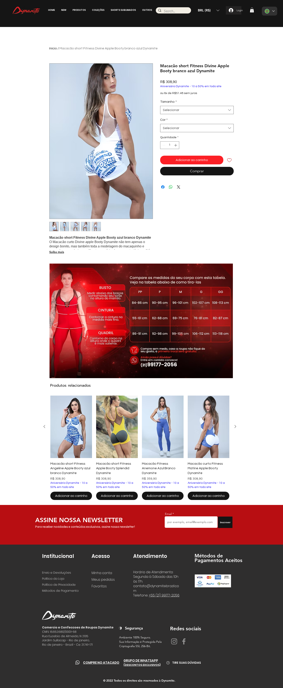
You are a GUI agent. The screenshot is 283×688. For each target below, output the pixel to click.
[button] (63, 10)
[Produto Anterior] (44, 426)
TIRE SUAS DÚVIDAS (186, 663)
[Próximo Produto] (235, 426)
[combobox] (197, 110)
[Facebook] (184, 641)
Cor (164, 119)
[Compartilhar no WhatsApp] (170, 187)
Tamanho (168, 101)
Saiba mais (56, 252)
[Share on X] (178, 187)
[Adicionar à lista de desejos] (229, 160)
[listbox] (208, 10)
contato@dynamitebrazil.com (156, 588)
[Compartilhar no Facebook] (162, 187)
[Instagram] (174, 641)
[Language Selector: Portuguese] (269, 11)
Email (169, 513)
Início (53, 48)
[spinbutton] (169, 145)
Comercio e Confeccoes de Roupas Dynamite (78, 627)
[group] (140, 447)
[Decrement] (163, 145)
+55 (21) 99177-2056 (164, 595)
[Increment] (176, 145)
